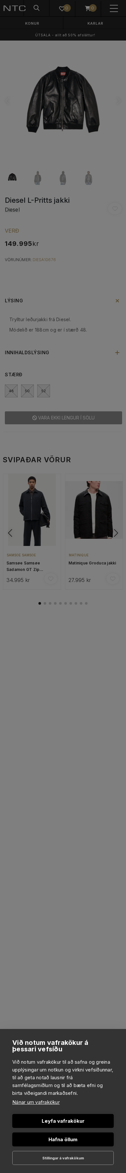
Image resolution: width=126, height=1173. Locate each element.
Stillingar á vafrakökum (63, 1158)
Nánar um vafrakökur (36, 1102)
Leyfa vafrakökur (63, 1121)
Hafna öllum (63, 1139)
